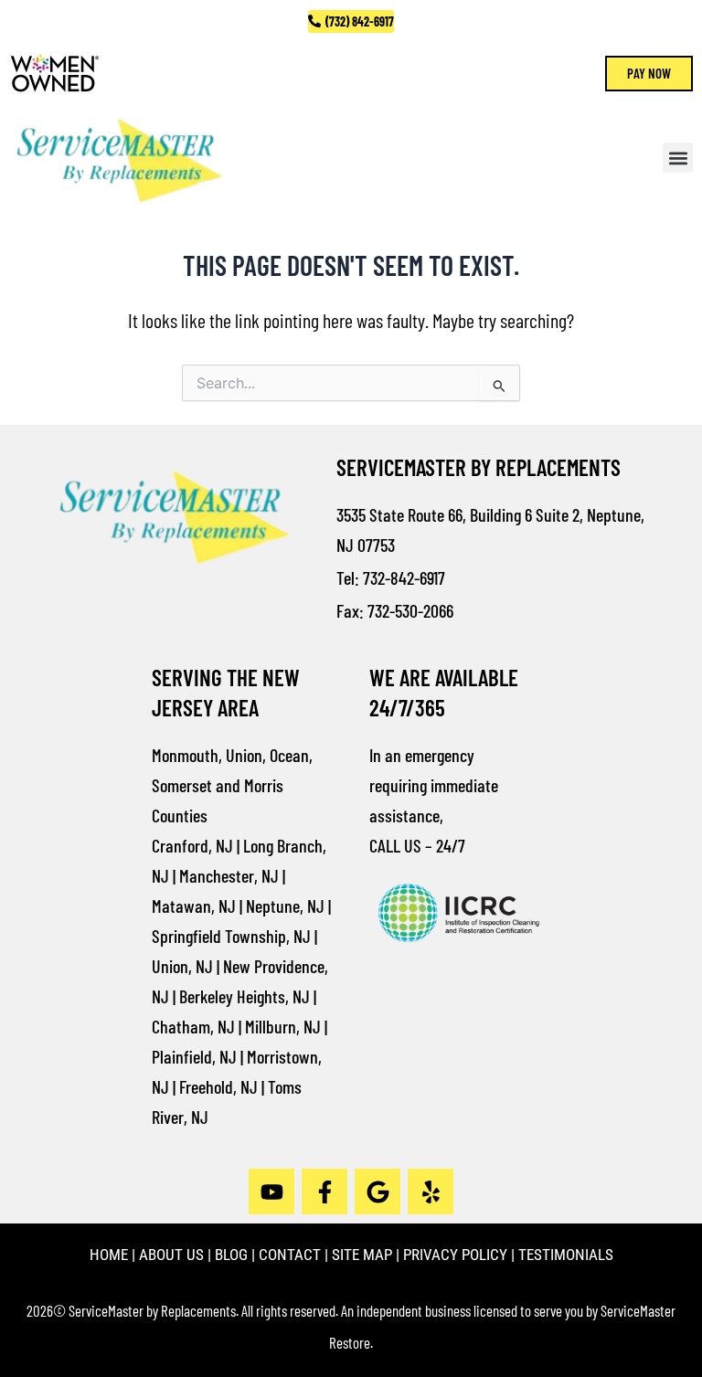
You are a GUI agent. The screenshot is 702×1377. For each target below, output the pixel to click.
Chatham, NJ (193, 1026)
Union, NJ (182, 966)
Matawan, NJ (194, 905)
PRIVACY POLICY (455, 1254)
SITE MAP (362, 1254)
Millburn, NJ (283, 1026)
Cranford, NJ (192, 845)
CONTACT (290, 1254)
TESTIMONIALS (565, 1254)
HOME (109, 1254)
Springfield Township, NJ (231, 936)
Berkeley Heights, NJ (244, 996)
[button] (678, 158)
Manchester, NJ (229, 875)
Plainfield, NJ (194, 1056)
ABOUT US (171, 1254)
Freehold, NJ (218, 1086)
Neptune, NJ (285, 905)
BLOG (231, 1254)
